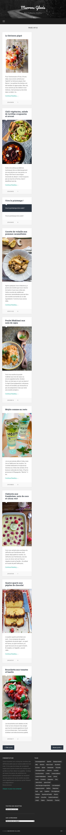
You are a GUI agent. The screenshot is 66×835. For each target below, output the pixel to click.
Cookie (47, 773)
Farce (36, 779)
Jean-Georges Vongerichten (42, 785)
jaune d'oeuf (47, 782)
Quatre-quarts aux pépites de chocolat (14, 584)
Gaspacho (50, 779)
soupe (37, 800)
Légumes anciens (39, 788)
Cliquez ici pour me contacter (12, 789)
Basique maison (57, 761)
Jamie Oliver (38, 782)
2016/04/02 (10, 222)
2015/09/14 (10, 400)
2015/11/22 (10, 311)
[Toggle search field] (62, 21)
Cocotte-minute (39, 773)
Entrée (55, 776)
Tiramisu (57, 800)
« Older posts (8, 747)
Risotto (56, 794)
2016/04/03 (10, 191)
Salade (37, 797)
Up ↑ (61, 831)
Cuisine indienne (56, 773)
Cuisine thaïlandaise (40, 776)
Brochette (57, 764)
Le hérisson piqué (13, 35)
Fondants (43, 779)
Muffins (48, 788)
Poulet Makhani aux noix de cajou (15, 321)
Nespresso (55, 788)
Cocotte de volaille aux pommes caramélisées (16, 232)
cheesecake (50, 767)
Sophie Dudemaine (53, 797)
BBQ (36, 764)
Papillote (47, 791)
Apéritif (49, 761)
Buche (43, 767)
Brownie (37, 767)
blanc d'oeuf (49, 764)
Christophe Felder (40, 770)
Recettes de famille (47, 794)
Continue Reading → (11, 96)
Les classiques (56, 785)
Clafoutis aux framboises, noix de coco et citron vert (17, 496)
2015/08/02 (10, 484)
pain (41, 791)
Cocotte (56, 770)
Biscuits (42, 764)
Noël (36, 791)
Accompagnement (40, 761)
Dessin (49, 776)
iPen (56, 779)
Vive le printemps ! (14, 200)
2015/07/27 (10, 660)
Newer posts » (57, 747)
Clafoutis (49, 770)
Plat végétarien (55, 791)
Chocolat (58, 767)
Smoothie (43, 797)
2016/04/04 (10, 102)
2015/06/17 (10, 739)
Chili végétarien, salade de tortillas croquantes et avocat (16, 113)
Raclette (37, 794)
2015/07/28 (10, 574)
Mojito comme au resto (16, 409)
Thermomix (50, 800)
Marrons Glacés (33, 7)
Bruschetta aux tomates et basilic (16, 670)
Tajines (43, 800)
